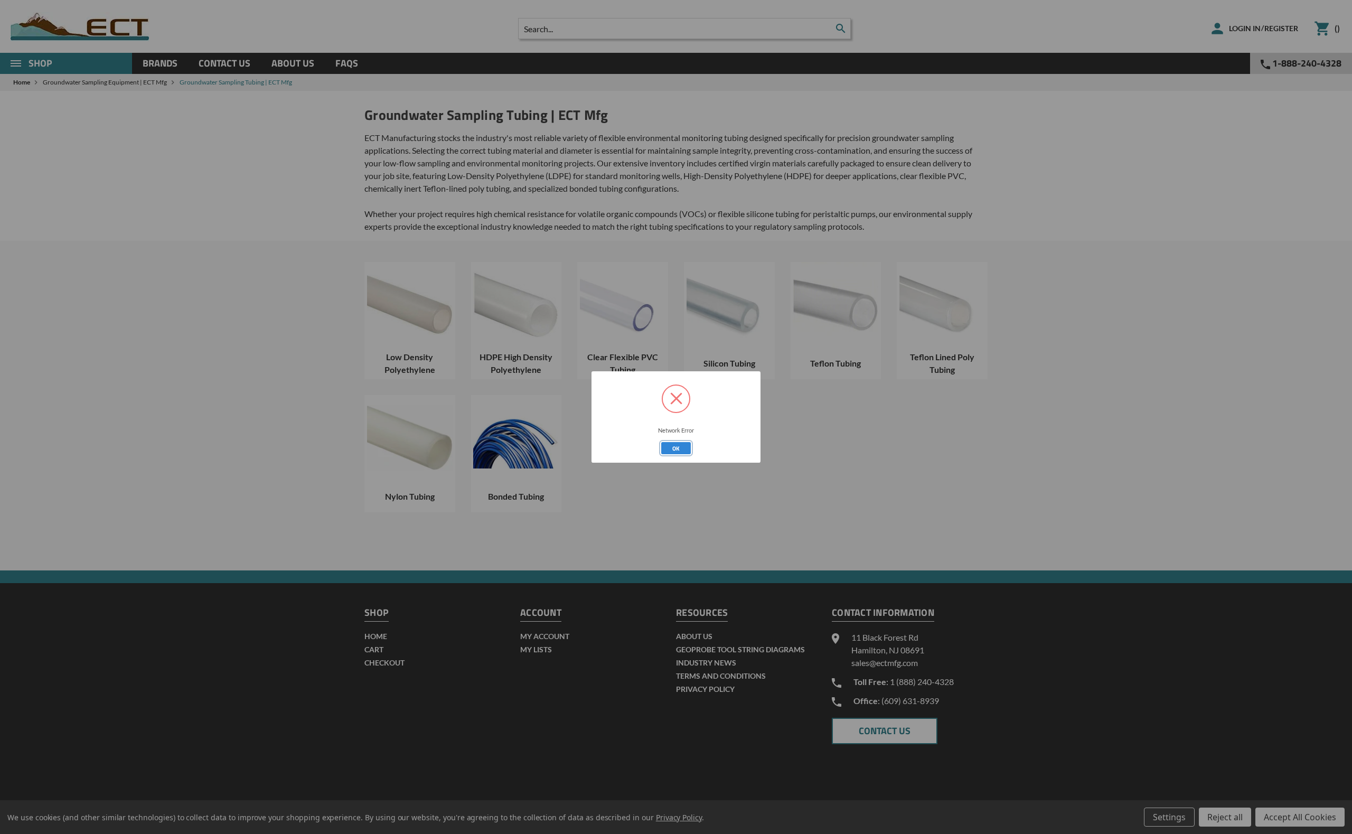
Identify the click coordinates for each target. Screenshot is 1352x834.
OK (676, 448)
